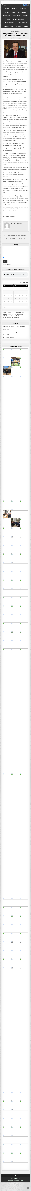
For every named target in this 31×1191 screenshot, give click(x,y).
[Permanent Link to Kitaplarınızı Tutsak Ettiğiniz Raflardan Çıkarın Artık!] (15, 49)
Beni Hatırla (7, 258)
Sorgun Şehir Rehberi (8, 26)
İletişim (8, 19)
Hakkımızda (14, 8)
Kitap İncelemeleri (22, 12)
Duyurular (18, 26)
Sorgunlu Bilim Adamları (18, 19)
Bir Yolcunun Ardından (8, 337)
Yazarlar (7, 12)
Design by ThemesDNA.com (15, 1180)
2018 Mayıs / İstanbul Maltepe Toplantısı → (15, 235)
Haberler (26, 26)
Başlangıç (7, 8)
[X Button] (24, 5)
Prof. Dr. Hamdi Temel (15, 31)
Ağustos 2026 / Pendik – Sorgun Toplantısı (14, 326)
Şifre (4, 253)
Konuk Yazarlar (6, 15)
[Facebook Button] (26, 5)
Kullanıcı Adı (6, 248)
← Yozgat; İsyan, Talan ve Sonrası (15, 238)
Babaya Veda (6, 334)
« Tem (4, 307)
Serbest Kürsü (16, 15)
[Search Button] (28, 5)
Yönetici (12, 38)
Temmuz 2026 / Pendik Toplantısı (11, 332)
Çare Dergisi (6, 329)
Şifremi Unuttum (7, 264)
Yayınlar (13, 12)
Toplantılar (25, 15)
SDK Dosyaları (23, 8)
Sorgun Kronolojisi (22, 23)
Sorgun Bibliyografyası (9, 23)
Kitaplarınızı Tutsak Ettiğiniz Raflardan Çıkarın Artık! (15, 34)
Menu (5, 5)
